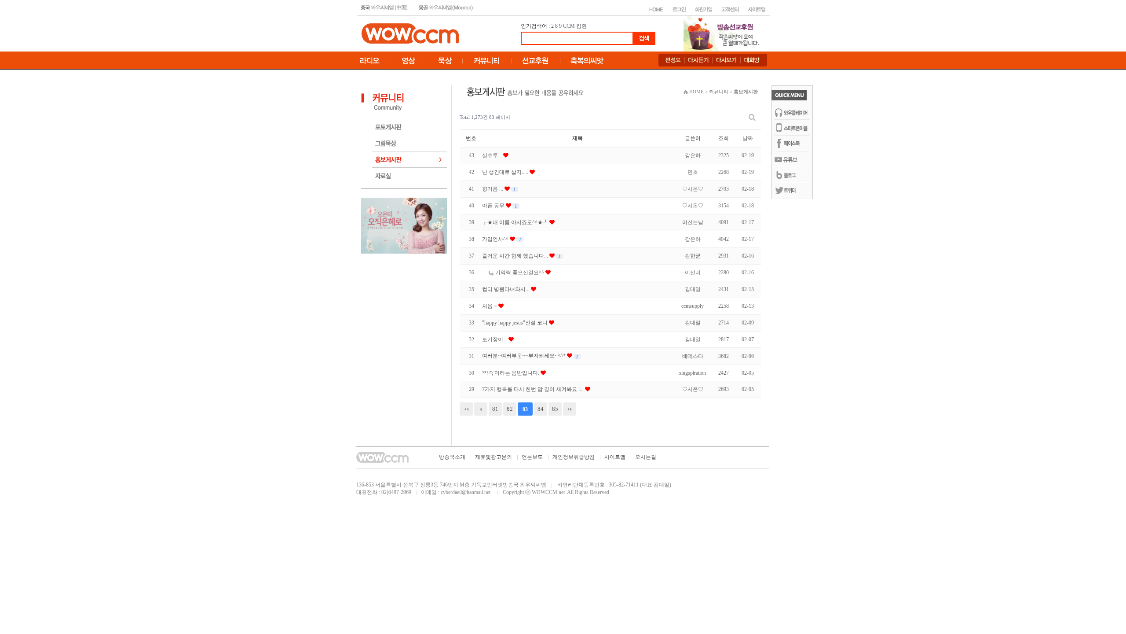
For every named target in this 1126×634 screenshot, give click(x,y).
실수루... (492, 155)
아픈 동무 (494, 206)
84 (540, 408)
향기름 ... (493, 189)
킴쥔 (581, 26)
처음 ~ (490, 306)
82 (510, 408)
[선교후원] (724, 33)
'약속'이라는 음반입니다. (511, 373)
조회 (723, 138)
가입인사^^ (496, 239)
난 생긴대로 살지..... (506, 172)
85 (555, 408)
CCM (569, 26)
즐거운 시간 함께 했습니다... (515, 256)
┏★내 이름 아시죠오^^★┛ (515, 222)
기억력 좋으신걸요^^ (519, 272)
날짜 (747, 138)
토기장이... (495, 339)
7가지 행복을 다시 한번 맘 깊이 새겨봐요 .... (533, 389)
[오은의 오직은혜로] (404, 225)
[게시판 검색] (752, 117)
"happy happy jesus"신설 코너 (515, 323)
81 (495, 408)
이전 (480, 409)
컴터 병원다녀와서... (506, 289)
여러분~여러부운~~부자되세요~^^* (524, 356)
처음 (466, 409)
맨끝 (569, 409)
